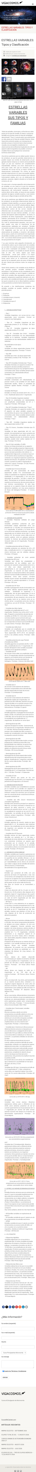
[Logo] (12, 3)
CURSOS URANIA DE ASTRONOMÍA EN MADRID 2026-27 (16, 1439)
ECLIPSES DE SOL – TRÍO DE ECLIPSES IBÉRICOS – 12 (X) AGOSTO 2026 (17, 1453)
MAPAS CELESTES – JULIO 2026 (12, 1448)
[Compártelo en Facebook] (4, 79)
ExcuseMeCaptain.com (9, 1419)
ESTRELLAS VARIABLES (19, 55)
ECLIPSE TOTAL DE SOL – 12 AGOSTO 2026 (15, 1435)
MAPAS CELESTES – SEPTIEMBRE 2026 (14, 1431)
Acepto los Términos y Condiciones (15, 1371)
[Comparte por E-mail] (9, 79)
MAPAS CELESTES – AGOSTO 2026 (13, 1444)
